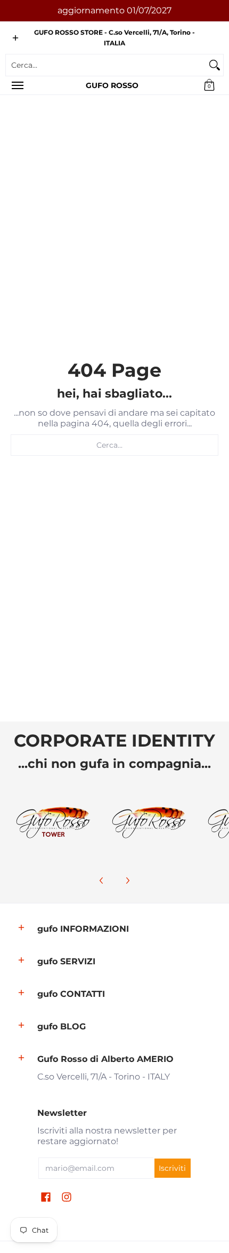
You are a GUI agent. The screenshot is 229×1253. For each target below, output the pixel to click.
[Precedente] (101, 880)
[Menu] (17, 85)
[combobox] (106, 65)
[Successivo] (127, 880)
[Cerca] (214, 65)
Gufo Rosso (112, 85)
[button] (209, 85)
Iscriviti (172, 1168)
